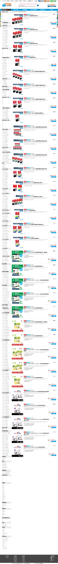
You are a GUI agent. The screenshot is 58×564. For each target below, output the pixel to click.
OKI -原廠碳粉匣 (4, 43)
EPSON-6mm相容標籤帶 (5, 373)
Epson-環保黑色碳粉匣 (5, 173)
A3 (2, 51)
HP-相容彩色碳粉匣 (4, 228)
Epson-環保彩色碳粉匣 (5, 135)
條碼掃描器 (3, 496)
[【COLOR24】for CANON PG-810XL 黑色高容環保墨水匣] (17, 409)
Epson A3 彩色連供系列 (5, 282)
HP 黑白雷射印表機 (4, 286)
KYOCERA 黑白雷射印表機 (5, 301)
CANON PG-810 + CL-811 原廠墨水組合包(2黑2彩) (33, 196)
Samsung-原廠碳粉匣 (5, 37)
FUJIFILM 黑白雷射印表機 (5, 294)
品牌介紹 (7, 557)
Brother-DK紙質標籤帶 (5, 326)
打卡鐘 (3, 490)
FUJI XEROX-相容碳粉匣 (5, 231)
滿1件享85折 (32, 278)
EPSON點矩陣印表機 (5, 306)
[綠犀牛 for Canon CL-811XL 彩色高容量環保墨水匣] (17, 312)
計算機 (3, 484)
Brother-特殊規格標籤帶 (5, 332)
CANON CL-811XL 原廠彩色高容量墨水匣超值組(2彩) (33, 224)
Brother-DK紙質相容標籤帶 (5, 391)
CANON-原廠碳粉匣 (5, 39)
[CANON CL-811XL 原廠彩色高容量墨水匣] (17, 242)
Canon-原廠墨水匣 (4, 83)
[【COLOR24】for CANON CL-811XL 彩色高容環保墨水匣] (17, 451)
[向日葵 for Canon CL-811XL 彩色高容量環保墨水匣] (17, 381)
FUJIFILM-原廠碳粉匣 (5, 33)
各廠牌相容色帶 (4, 65)
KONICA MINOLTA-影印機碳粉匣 (6, 159)
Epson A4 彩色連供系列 (5, 279)
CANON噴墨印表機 (4, 268)
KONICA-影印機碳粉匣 (5, 115)
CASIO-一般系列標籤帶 (5, 418)
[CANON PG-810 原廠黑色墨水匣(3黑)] (17, 33)
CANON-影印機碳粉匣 (5, 109)
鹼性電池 (3, 530)
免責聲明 (15, 561)
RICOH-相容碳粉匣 (4, 208)
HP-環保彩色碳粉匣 (4, 132)
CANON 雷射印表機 (5, 298)
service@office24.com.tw (18, 563)
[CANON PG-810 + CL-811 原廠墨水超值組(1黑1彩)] (17, 186)
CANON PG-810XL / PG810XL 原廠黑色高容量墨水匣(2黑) (34, 99)
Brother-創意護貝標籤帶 (5, 329)
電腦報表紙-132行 (4, 464)
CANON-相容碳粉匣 (5, 202)
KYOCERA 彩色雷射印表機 (5, 303)
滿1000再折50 (32, 14)
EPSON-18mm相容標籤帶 (5, 377)
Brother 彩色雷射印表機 (5, 297)
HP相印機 (3, 429)
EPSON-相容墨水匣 (5, 254)
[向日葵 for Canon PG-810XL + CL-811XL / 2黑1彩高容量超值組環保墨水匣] (17, 353)
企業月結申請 (16, 9)
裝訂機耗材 (3, 511)
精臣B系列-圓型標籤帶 (5, 447)
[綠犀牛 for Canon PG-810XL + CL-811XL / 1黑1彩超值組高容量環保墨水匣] (17, 298)
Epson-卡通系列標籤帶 (5, 356)
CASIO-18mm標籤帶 (5, 424)
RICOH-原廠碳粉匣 (4, 40)
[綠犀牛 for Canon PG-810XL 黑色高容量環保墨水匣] (17, 270)
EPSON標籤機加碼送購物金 (6, 309)
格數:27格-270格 (4, 505)
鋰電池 (3, 534)
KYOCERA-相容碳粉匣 (5, 237)
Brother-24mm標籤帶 (5, 323)
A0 (2, 519)
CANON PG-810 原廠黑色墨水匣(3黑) (31, 29)
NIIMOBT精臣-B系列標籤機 (6, 432)
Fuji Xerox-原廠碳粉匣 (5, 34)
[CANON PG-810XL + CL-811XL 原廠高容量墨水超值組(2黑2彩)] (17, 159)
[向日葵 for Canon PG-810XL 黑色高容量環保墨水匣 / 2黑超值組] (17, 326)
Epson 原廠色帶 (4, 59)
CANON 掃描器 (4, 525)
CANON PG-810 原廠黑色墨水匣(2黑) (31, 43)
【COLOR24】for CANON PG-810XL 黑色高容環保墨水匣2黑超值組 (36, 391)
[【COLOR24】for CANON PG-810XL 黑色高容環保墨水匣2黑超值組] (17, 395)
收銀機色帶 (3, 75)
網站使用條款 (15, 558)
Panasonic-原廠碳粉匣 (5, 42)
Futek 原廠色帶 (4, 62)
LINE (52, 558)
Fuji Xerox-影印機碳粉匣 (5, 158)
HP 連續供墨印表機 (4, 274)
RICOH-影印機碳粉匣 (5, 112)
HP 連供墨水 (4, 92)
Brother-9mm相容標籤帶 (5, 383)
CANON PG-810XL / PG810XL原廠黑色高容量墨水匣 (33, 113)
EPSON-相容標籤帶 (5, 371)
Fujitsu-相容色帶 (4, 68)
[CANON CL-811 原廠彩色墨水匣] (17, 214)
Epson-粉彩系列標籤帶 (5, 359)
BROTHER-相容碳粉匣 (5, 236)
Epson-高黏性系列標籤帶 (5, 365)
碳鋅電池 (3, 531)
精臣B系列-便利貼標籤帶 (5, 444)
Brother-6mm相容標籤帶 (5, 382)
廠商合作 (23, 558)
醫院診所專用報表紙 (5, 467)
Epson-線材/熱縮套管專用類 (6, 368)
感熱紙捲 (3, 459)
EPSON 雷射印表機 (5, 289)
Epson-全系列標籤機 (5, 341)
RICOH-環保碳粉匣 (4, 184)
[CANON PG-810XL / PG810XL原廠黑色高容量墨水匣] (17, 117)
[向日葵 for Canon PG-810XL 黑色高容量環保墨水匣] (17, 340)
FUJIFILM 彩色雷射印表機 (5, 292)
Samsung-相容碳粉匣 (5, 199)
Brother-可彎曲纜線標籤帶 (5, 335)
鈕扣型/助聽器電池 (4, 533)
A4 (2, 13)
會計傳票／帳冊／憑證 (5, 539)
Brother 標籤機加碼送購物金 (6, 311)
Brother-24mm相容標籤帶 (5, 388)
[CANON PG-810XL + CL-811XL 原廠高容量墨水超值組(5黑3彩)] (17, 145)
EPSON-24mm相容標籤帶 (5, 379)
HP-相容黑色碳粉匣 (4, 211)
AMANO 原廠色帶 (4, 63)
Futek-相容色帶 (4, 69)
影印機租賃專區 (42, 9)
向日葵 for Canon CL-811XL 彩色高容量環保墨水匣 (33, 377)
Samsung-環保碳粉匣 (5, 182)
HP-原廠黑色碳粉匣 (4, 27)
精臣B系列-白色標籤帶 (5, 438)
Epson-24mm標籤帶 (5, 350)
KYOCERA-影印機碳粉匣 (5, 118)
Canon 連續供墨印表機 (5, 276)
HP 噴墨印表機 (4, 265)
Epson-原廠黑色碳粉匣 (5, 30)
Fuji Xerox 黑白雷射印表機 (5, 291)
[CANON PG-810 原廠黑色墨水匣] (17, 61)
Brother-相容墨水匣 (4, 242)
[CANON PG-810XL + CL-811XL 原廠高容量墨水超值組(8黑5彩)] (17, 131)
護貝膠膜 (3, 510)
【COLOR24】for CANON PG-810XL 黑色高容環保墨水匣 (34, 405)
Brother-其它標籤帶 (4, 338)
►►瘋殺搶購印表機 (5, 24)
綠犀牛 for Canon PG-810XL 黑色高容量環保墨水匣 (33, 266)
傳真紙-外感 (3, 458)
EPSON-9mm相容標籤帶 (5, 374)
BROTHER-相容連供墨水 (5, 222)
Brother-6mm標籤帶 (4, 317)
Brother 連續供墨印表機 (5, 273)
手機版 (24, 561)
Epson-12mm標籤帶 (5, 347)
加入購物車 (53, 23)
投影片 (3, 516)
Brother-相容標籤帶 (4, 380)
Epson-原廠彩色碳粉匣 (5, 31)
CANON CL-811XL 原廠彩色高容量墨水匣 (31, 238)
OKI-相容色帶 (4, 72)
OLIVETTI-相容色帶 (5, 74)
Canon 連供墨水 (4, 94)
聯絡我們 (23, 557)
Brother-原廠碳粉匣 (4, 36)
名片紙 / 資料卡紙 (4, 548)
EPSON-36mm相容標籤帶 (5, 403)
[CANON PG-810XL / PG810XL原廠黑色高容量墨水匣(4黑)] (17, 75)
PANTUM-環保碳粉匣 (5, 187)
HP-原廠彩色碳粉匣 (4, 28)
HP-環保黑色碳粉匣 (4, 170)
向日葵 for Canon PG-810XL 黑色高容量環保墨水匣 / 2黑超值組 (35, 321)
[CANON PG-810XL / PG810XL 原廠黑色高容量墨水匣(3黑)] (17, 89)
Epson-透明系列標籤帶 (5, 362)
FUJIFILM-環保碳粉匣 (5, 141)
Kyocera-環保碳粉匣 (5, 144)
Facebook (53, 557)
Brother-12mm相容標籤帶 (5, 385)
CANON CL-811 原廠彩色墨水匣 (30, 210)
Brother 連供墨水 (4, 91)
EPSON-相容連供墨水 (5, 216)
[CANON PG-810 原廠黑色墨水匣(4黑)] (17, 19)
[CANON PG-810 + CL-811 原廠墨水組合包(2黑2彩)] (17, 200)
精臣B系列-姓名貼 (4, 441)
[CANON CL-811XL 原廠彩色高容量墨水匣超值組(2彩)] (17, 228)
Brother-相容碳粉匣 (4, 196)
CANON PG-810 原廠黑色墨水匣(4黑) (31, 15)
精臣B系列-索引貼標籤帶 (5, 450)
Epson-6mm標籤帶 (4, 344)
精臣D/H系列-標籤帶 (5, 435)
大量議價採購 (24, 9)
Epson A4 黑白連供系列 (5, 280)
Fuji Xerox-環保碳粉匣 (5, 176)
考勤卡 (3, 513)
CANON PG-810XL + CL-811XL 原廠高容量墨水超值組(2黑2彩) (35, 154)
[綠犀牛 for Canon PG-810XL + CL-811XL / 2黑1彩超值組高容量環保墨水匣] (17, 284)
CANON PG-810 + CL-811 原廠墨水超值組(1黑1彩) (33, 182)
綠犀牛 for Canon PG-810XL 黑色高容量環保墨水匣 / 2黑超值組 (35, 252)
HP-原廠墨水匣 (4, 80)
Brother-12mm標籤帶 (5, 320)
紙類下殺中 (33, 6)
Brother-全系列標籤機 (5, 314)
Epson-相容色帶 (4, 66)
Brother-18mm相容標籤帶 (5, 386)
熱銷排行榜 (3, 528)
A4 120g (3, 106)
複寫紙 (3, 545)
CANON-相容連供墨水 (5, 259)
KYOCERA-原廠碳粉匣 (5, 45)
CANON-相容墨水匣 (5, 251)
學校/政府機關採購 (34, 9)
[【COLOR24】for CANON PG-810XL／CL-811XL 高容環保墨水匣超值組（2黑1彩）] (17, 423)
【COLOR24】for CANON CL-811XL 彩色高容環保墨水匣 (34, 447)
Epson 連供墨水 (4, 95)
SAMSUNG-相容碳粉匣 (5, 234)
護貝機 (3, 487)
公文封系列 (3, 542)
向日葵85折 (22, 6)
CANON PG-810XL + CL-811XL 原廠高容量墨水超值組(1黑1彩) (35, 168)
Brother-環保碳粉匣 (4, 179)
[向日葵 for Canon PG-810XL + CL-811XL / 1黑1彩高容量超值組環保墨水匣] (17, 367)
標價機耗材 (3, 514)
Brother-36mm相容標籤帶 (5, 389)
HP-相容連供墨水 (4, 219)
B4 (2, 16)
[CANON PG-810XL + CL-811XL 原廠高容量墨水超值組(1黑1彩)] (17, 172)
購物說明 (15, 557)
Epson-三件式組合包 (5, 353)
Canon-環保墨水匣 (4, 150)
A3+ (2, 481)
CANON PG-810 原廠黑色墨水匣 (30, 57)
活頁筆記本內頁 (4, 167)
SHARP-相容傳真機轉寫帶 (5, 473)
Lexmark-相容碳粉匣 (5, 205)
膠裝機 (3, 499)
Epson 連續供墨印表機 (5, 277)
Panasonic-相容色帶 (5, 71)
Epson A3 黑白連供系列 (5, 283)
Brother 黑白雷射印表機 (5, 295)
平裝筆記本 (3, 164)
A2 (2, 478)
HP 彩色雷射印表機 (4, 288)
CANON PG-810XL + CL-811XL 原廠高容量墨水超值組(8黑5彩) (35, 127)
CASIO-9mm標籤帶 (4, 421)
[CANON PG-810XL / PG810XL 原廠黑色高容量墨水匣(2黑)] (17, 103)
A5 (2, 19)
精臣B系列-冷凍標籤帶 (5, 453)
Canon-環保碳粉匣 (4, 138)
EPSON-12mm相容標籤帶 (5, 376)
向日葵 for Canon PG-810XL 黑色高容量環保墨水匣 (33, 335)
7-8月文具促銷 (30, 6)
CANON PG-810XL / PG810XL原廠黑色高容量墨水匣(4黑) (34, 71)
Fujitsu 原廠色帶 (4, 60)
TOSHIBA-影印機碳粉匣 (5, 161)
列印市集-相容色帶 (4, 77)
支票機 (3, 493)
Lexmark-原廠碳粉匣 (5, 46)
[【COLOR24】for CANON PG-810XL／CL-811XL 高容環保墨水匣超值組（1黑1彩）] (17, 437)
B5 (2, 54)
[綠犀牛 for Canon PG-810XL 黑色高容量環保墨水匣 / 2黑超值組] (17, 256)
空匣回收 (51, 9)
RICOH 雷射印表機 (4, 300)
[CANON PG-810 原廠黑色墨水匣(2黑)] (17, 47)
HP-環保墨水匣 (4, 190)
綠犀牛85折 (26, 6)
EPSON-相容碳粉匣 (5, 230)
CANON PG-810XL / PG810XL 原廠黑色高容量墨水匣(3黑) (34, 85)
